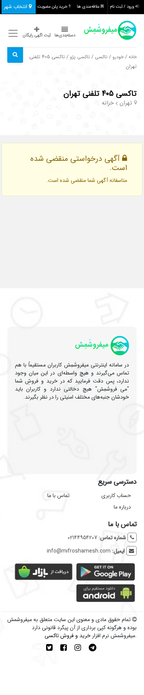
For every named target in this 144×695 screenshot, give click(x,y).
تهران (125, 103)
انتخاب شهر (16, 7)
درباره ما (122, 507)
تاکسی (101, 57)
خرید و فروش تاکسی (68, 635)
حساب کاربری (116, 495)
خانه (133, 57)
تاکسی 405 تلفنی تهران (100, 94)
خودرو (118, 57)
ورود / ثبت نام (122, 6)
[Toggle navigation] (12, 33)
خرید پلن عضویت (53, 6)
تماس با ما (58, 495)
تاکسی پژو (80, 57)
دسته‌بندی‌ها (65, 35)
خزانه (108, 103)
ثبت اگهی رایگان (37, 35)
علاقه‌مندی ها (89, 6)
